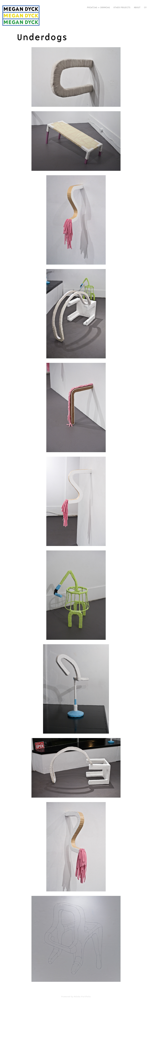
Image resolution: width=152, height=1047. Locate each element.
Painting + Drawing (98, 7)
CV (145, 7)
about (137, 7)
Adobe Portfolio (82, 996)
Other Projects (121, 7)
